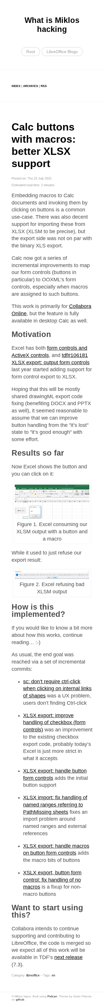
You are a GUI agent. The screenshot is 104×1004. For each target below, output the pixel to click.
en (53, 975)
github (20, 999)
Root (30, 51)
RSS (44, 86)
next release (68, 957)
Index (16, 86)
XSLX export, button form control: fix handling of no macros (52, 880)
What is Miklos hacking (52, 25)
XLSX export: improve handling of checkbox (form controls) (54, 723)
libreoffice (33, 975)
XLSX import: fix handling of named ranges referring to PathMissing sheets (55, 805)
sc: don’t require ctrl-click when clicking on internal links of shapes (57, 689)
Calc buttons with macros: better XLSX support (44, 145)
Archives (30, 86)
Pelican (52, 996)
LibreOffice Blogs (62, 51)
